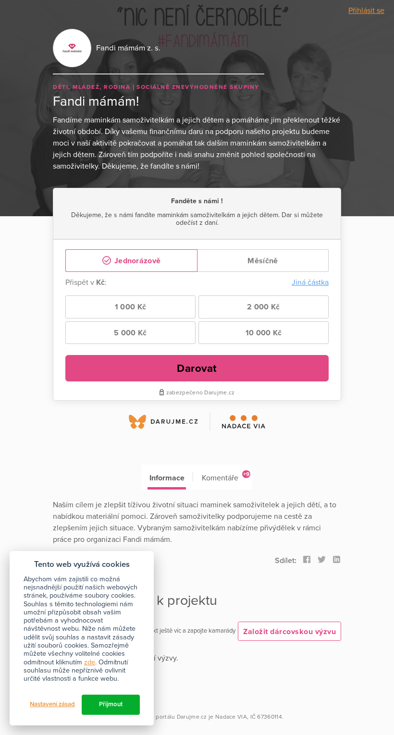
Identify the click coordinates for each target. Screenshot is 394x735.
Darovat (197, 368)
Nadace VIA (231, 716)
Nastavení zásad (52, 704)
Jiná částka (310, 282)
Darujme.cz (192, 716)
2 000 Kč (263, 307)
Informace (167, 478)
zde (89, 662)
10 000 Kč (264, 333)
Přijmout (111, 704)
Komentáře (225, 477)
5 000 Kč (130, 333)
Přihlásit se (366, 10)
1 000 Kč (130, 307)
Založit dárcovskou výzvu (289, 632)
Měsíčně (262, 261)
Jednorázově (136, 261)
